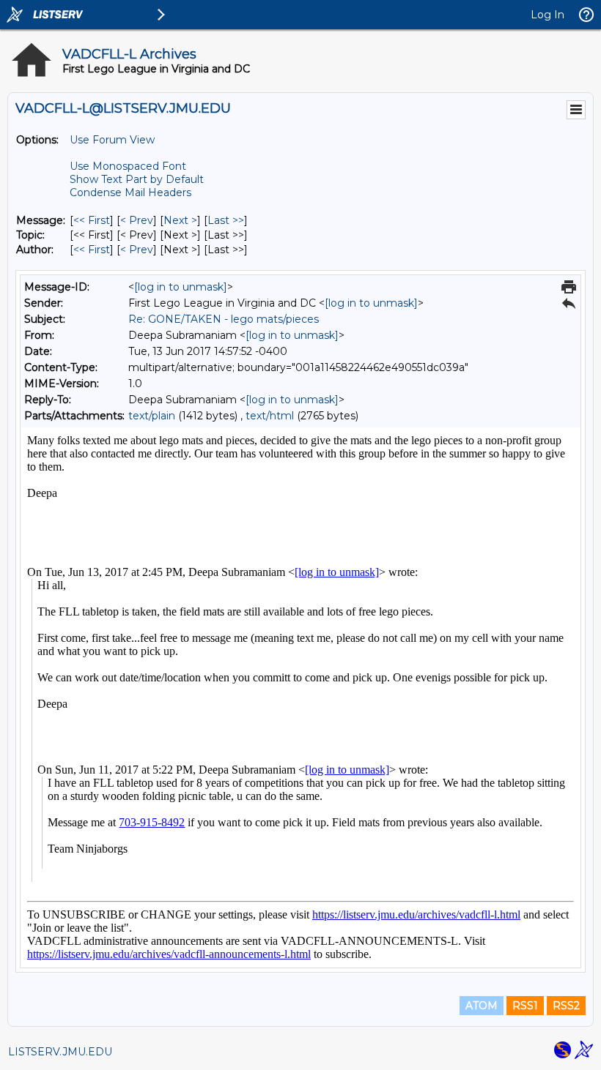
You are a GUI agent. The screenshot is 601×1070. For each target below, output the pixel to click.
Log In (547, 14)
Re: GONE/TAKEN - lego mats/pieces (223, 319)
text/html (270, 415)
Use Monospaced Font (128, 166)
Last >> (225, 220)
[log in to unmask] (180, 286)
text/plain (151, 415)
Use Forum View (112, 139)
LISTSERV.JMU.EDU (60, 1051)
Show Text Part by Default (137, 179)
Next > (180, 220)
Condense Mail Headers (130, 192)
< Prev (136, 220)
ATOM (481, 1005)
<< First (91, 220)
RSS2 (566, 1005)
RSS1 (525, 1005)
